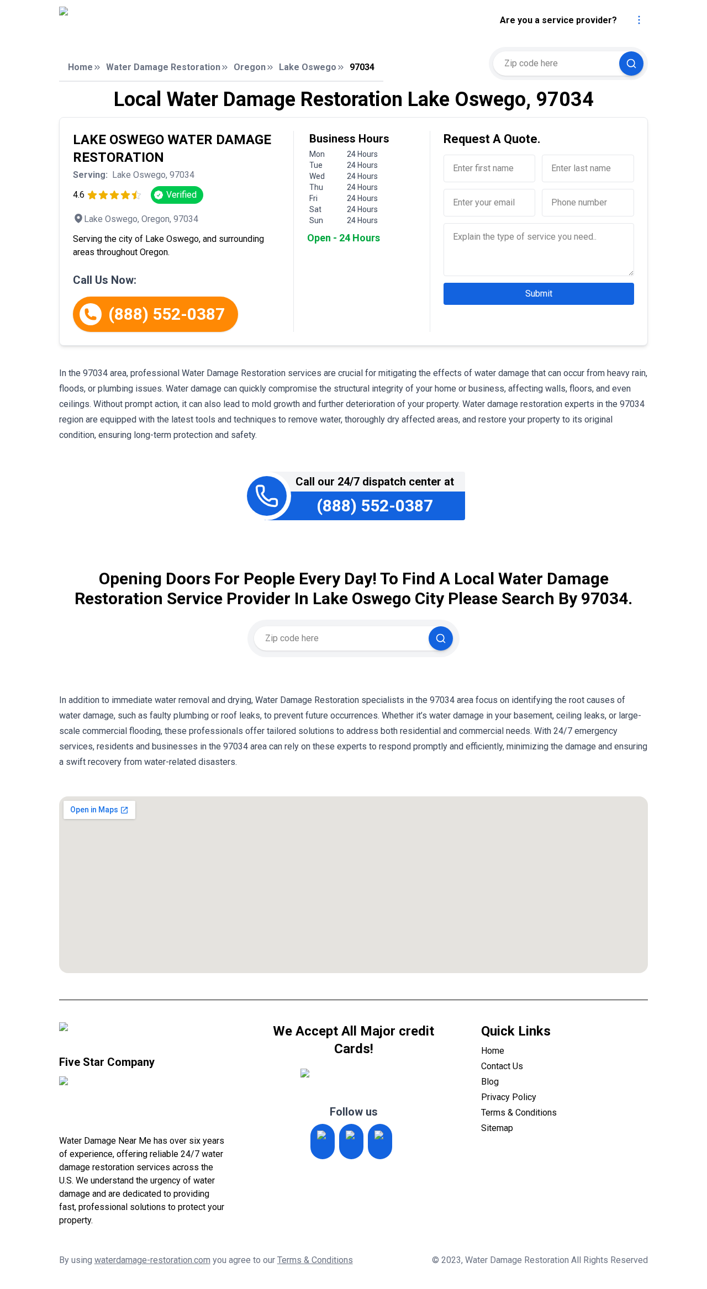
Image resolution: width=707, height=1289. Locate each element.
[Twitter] (351, 1141)
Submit (538, 293)
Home (80, 67)
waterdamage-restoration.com (152, 1260)
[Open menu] (639, 20)
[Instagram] (322, 1141)
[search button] (631, 63)
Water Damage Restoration (163, 67)
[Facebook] (380, 1141)
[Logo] (151, 20)
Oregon (250, 67)
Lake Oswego (307, 67)
